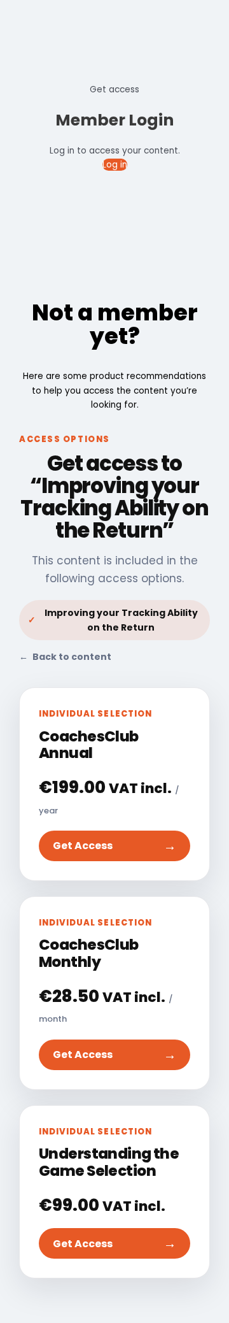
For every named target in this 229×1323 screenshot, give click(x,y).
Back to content (65, 656)
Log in (114, 165)
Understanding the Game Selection (109, 1161)
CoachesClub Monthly (89, 952)
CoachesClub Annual (89, 744)
